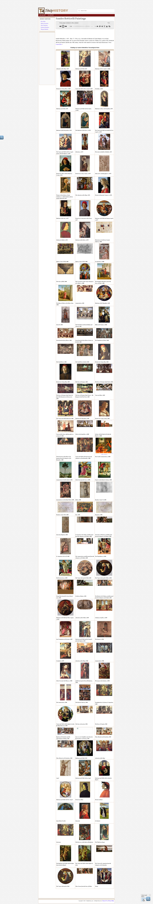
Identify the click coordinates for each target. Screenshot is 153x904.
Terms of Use (105, 900)
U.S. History (51, 15)
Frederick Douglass (45, 27)
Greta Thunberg (44, 25)
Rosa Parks (43, 21)
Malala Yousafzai (44, 23)
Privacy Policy (111, 900)
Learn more (59, 44)
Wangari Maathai (44, 29)
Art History (42, 15)
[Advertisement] (30, 3)
